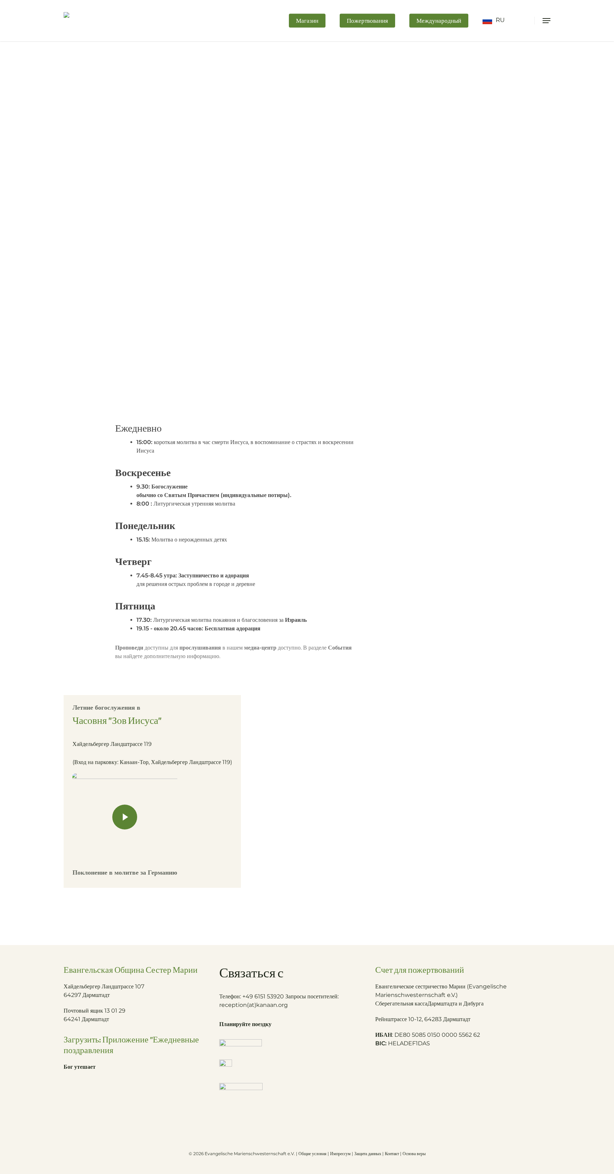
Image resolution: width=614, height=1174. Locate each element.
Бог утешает (80, 1066)
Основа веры (414, 1153)
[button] (546, 20)
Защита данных (367, 1153)
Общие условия (312, 1153)
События (340, 647)
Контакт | (394, 1153)
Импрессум (340, 1153)
